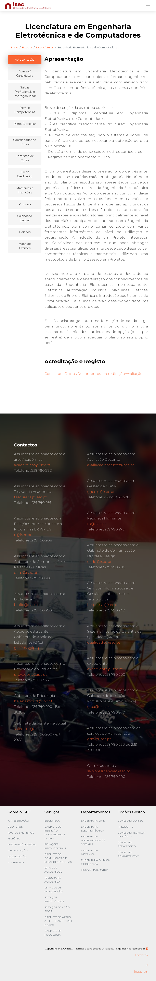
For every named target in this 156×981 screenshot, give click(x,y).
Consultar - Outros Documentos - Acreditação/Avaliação (93, 374)
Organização (18, 850)
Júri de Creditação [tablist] (24, 174)
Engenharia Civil (93, 820)
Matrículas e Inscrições (24, 190)
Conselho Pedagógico (127, 844)
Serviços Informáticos (54, 899)
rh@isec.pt (96, 524)
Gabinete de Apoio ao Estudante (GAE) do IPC (58, 921)
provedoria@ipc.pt (30, 674)
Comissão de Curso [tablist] (25, 158)
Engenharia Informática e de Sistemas (93, 840)
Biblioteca (52, 820)
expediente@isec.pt (105, 669)
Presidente (125, 826)
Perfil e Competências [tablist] (24, 110)
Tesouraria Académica (52, 879)
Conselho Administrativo (128, 854)
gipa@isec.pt (98, 707)
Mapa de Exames (24, 246)
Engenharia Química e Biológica (95, 862)
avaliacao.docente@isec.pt (110, 465)
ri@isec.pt (22, 535)
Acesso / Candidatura (24, 73)
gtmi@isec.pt (99, 739)
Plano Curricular (25, 124)
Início (14, 47)
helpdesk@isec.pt (103, 605)
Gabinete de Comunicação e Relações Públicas (58, 858)
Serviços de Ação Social (57, 909)
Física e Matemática (94, 869)
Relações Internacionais (55, 846)
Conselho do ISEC (130, 820)
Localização (17, 856)
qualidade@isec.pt (103, 642)
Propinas (24, 204)
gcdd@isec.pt (99, 562)
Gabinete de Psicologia (53, 932)
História (14, 838)
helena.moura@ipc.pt (33, 701)
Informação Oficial (22, 844)
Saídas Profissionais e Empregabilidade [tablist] (25, 92)
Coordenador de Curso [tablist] (24, 142)
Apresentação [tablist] (25, 59)
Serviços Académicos (53, 869)
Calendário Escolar (24, 218)
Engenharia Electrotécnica (92, 828)
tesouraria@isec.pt (30, 497)
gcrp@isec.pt (25, 573)
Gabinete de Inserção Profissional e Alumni (54, 832)
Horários (24, 232)
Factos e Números (21, 832)
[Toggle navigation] (147, 5)
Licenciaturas (44, 47)
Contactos (16, 862)
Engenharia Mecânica (89, 852)
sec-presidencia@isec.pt (108, 771)
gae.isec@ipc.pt (28, 648)
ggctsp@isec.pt (101, 492)
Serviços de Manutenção (53, 889)
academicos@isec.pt (32, 465)
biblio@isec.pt (26, 605)
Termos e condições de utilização (94, 948)
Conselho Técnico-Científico (131, 834)
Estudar (27, 47)
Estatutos (15, 826)
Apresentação (18, 820)
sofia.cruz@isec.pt (29, 729)
